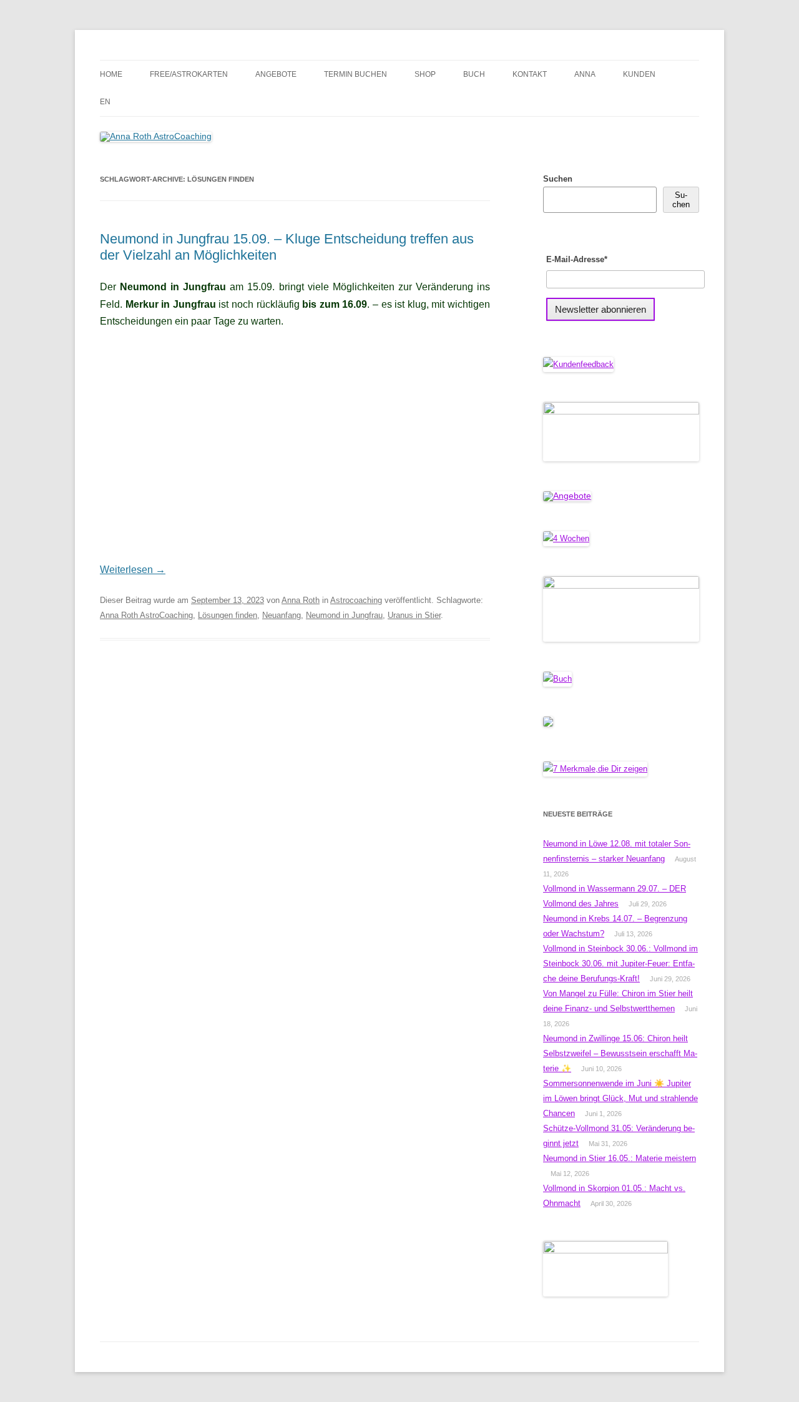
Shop (425, 74)
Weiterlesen (132, 569)
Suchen (557, 179)
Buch (474, 74)
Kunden (639, 74)
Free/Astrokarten (189, 74)
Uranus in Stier (414, 615)
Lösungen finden (227, 615)
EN (105, 101)
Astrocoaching (356, 600)
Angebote (276, 74)
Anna (585, 74)
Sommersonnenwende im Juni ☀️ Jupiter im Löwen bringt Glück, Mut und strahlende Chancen (620, 1098)
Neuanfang (281, 615)
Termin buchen (355, 74)
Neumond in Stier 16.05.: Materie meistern (619, 1158)
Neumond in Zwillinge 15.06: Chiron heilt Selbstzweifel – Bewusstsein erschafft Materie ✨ (620, 1053)
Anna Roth (301, 600)
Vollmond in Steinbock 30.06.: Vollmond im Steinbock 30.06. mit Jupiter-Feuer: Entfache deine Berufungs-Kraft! (620, 963)
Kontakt (529, 74)
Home (111, 74)
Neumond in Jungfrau (344, 615)
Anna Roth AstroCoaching (146, 615)
